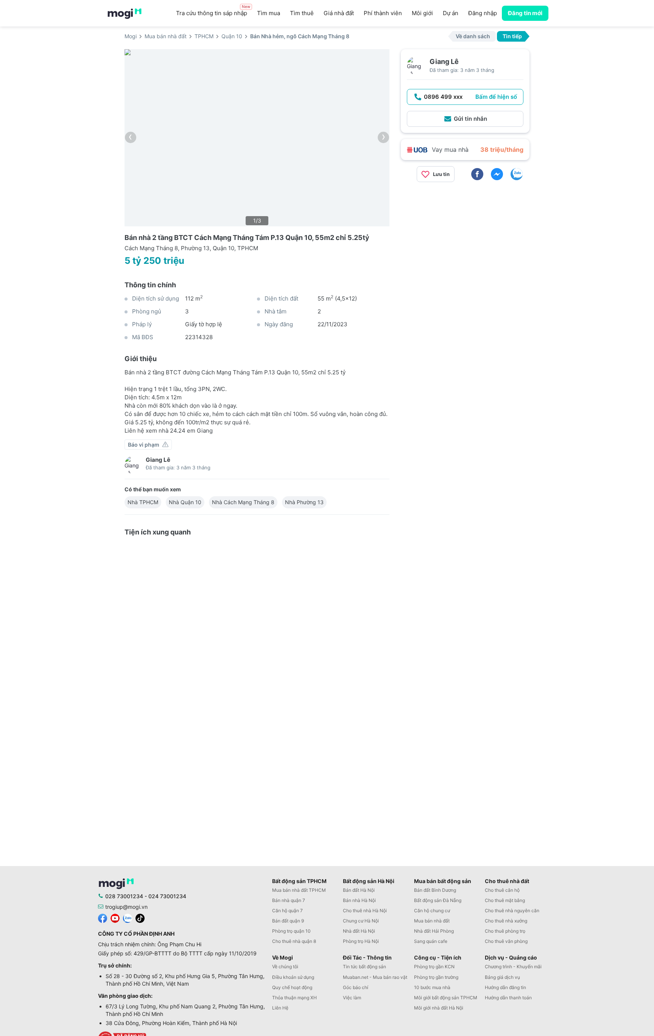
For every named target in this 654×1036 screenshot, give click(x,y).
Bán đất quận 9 (288, 921)
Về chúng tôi (285, 966)
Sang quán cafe (430, 941)
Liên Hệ (280, 1008)
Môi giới (422, 13)
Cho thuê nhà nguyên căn (512, 910)
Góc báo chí (355, 987)
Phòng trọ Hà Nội (361, 941)
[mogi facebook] (102, 917)
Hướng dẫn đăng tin (505, 987)
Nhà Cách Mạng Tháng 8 (243, 502)
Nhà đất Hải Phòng (434, 931)
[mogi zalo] (127, 917)
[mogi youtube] (115, 917)
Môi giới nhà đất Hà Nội (438, 1008)
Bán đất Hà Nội (359, 890)
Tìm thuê (302, 13)
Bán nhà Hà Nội (359, 900)
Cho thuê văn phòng (506, 941)
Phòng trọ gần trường (436, 977)
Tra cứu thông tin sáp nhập (213, 11)
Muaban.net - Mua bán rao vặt (375, 977)
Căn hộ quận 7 (287, 910)
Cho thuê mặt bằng (505, 900)
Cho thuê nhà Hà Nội (365, 910)
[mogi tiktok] (140, 917)
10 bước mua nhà (432, 987)
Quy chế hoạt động (292, 987)
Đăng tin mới (525, 13)
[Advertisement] (465, 241)
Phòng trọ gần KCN (434, 966)
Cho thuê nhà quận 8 (294, 941)
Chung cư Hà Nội (361, 921)
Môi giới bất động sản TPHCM (445, 997)
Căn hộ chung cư (432, 910)
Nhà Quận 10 (185, 502)
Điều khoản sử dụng (293, 977)
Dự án (450, 13)
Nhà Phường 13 (304, 502)
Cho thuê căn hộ (502, 890)
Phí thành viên (383, 13)
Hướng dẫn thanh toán (508, 997)
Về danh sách (473, 36)
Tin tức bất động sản (364, 966)
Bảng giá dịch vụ (502, 977)
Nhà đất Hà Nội (359, 931)
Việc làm (352, 997)
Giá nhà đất (339, 13)
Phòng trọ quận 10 (291, 931)
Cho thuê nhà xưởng (506, 921)
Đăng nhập (482, 13)
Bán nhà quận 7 (288, 900)
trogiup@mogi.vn (126, 907)
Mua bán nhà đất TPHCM (299, 890)
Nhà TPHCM (143, 502)
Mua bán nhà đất (432, 921)
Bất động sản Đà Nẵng (437, 900)
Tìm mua (268, 13)
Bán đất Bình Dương (435, 890)
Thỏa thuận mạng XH (294, 997)
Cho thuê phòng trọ (505, 931)
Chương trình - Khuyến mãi (513, 966)
